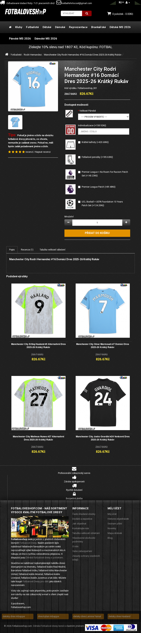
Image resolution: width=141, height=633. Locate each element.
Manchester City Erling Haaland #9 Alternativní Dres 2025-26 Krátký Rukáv (38, 345)
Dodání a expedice (82, 518)
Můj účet (112, 514)
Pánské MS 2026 (20, 38)
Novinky (112, 528)
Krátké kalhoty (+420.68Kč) (95, 142)
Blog (110, 538)
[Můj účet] (128, 2)
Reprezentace (78, 27)
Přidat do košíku (97, 233)
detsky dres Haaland (119, 616)
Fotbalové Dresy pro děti (36, 581)
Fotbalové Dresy (28, 542)
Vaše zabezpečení (82, 551)
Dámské (60, 27)
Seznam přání (115, 523)
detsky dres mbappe (14, 616)
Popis (12, 249)
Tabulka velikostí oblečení (52, 249)
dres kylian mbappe (48, 616)
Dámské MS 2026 (46, 38)
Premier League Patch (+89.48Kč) (98, 187)
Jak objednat (79, 523)
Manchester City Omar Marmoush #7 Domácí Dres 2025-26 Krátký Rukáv (102, 345)
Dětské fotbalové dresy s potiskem (44, 557)
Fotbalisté (32, 27)
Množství (69, 216)
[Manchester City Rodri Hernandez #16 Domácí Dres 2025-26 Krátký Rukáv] (33, 86)
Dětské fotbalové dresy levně (48, 626)
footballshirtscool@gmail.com (76, 3)
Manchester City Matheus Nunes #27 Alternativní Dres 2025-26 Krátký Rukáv (38, 438)
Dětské (47, 27)
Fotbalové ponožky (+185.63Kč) (97, 157)
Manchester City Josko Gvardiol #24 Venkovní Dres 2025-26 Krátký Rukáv (103, 438)
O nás (75, 546)
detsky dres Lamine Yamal (87, 616)
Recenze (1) (27, 249)
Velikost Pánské (87, 111)
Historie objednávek (118, 518)
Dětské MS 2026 (120, 27)
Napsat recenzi (43, 152)
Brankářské (98, 27)
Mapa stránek (115, 533)
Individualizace (85, 125)
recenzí (29, 152)
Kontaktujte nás (80, 528)
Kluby (18, 27)
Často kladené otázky (83, 514)
